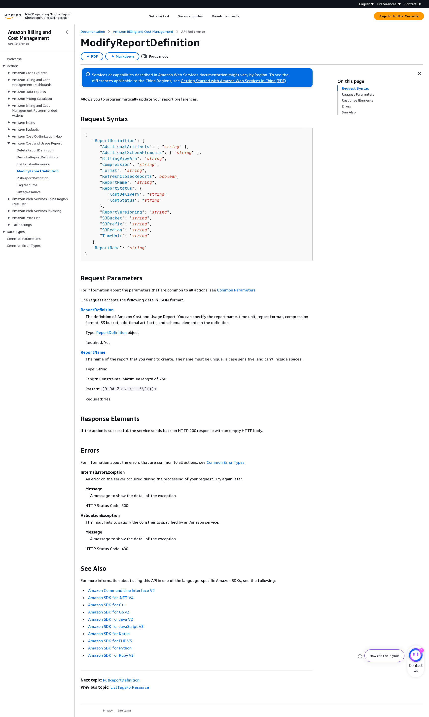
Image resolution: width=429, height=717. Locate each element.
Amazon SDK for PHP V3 (110, 640)
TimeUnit (112, 236)
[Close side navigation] (67, 32)
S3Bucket (112, 218)
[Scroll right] (243, 16)
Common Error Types (226, 462)
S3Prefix (112, 224)
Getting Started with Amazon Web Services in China (228, 80)
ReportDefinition (115, 140)
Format (109, 170)
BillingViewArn (119, 158)
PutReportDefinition (121, 680)
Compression (116, 164)
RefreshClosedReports (127, 176)
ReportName (114, 182)
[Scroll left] (145, 16)
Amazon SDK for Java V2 (110, 619)
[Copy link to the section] (77, 118)
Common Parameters (236, 289)
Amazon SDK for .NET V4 (110, 597)
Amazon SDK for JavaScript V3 (115, 626)
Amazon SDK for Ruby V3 (111, 655)
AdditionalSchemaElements (132, 152)
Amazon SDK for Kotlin (109, 633)
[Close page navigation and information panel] (419, 73)
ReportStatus (117, 188)
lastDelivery (125, 194)
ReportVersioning (122, 212)
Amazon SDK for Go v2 (108, 611)
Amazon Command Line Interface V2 (121, 590)
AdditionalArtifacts (125, 146)
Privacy (108, 710)
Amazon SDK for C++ (107, 604)
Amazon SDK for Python (110, 647)
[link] (193, 31)
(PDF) (281, 80)
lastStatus (122, 200)
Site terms (124, 710)
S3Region (112, 230)
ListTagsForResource (129, 687)
